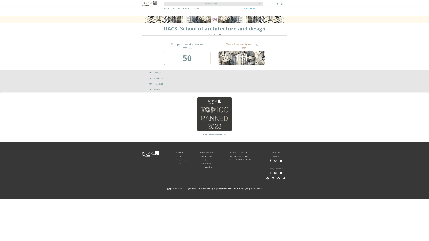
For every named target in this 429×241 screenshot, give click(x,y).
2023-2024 (213, 34)
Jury (206, 160)
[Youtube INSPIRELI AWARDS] (281, 161)
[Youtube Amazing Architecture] (281, 173)
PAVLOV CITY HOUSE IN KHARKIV (239, 160)
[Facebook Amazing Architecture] (270, 173)
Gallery (196, 8)
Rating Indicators (181, 8)
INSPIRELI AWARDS (249, 8)
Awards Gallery (206, 156)
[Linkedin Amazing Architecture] (273, 178)
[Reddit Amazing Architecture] (278, 178)
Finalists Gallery (206, 167)
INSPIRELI (179, 153)
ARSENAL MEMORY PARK (239, 156)
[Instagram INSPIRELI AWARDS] (275, 161)
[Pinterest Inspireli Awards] (267, 178)
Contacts (179, 156)
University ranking (179, 160)
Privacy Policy (245, 189)
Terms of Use (236, 189)
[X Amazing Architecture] (284, 178)
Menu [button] (166, 8)
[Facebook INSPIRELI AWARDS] (270, 161)
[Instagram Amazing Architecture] (275, 173)
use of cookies (258, 189)
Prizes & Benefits (206, 163)
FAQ (179, 163)
